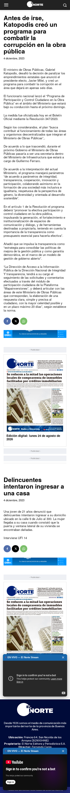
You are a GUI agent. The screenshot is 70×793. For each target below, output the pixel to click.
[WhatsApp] (23, 321)
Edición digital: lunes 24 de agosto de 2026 (33, 437)
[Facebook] (7, 321)
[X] (15, 321)
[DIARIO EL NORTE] (35, 4)
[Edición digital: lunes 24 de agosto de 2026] (35, 395)
